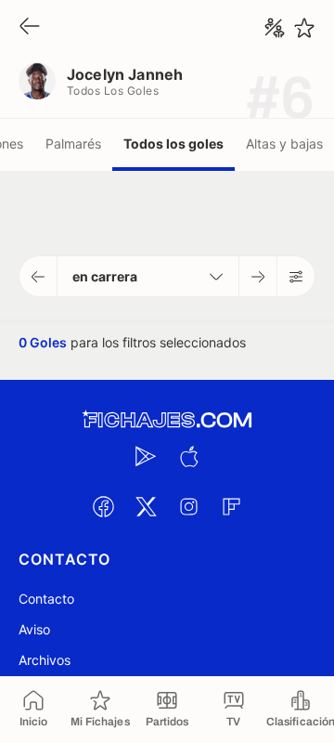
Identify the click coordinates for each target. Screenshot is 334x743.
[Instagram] (188, 506)
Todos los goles (173, 143)
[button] (38, 276)
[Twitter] (146, 506)
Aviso (34, 629)
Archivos (45, 660)
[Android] (146, 456)
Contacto (46, 598)
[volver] (30, 27)
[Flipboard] (231, 506)
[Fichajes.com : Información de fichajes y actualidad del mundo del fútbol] (167, 420)
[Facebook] (103, 506)
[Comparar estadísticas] (274, 28)
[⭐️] (304, 28)
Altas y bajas (284, 143)
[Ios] (188, 456)
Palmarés (73, 143)
